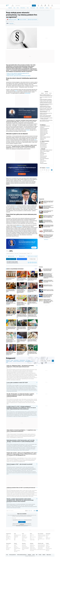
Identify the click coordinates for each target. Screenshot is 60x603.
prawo (16, 90)
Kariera (33, 554)
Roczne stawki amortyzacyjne (44, 158)
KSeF (7, 362)
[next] (37, 510)
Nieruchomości (48, 533)
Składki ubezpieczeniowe (41, 546)
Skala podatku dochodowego (41, 549)
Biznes (31, 533)
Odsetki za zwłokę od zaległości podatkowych (44, 152)
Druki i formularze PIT (43, 144)
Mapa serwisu (49, 554)
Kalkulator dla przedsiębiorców (44, 128)
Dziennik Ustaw (24, 544)
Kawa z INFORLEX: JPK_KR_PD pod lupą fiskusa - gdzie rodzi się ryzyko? (46, 120)
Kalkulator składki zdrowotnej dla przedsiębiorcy (45, 127)
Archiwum (47, 545)
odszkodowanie (27, 93)
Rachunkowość (42, 142)
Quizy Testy (41, 162)
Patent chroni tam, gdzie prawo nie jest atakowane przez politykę (18, 75)
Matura (15, 549)
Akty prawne (24, 543)
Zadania (7, 546)
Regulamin (29, 554)
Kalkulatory (43, 124)
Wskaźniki (43, 148)
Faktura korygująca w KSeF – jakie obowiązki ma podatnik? (45, 111)
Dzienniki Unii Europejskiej (25, 547)
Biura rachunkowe (40, 533)
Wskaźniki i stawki (40, 543)
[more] (31, 253)
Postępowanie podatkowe (44, 143)
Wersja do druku (12, 256)
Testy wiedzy (15, 551)
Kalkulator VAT (42, 135)
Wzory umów (47, 547)
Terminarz (43, 167)
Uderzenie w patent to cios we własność (14, 74)
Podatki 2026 (41, 199)
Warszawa (27, 169)
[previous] (26, 510)
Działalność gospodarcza (23, 10)
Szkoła (15, 545)
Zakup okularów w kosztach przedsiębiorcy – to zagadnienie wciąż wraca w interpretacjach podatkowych (46, 104)
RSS (36, 554)
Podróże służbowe (40, 547)
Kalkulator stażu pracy (33, 548)
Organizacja (7, 544)
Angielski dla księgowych (28, 361)
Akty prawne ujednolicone (25, 548)
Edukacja (15, 543)
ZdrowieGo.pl (47, 544)
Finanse (7, 545)
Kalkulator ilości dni (43, 138)
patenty (28, 253)
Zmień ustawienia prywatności (21, 554)
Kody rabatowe (48, 546)
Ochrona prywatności (12, 554)
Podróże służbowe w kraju (41, 544)
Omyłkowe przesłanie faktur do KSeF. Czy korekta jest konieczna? (46, 113)
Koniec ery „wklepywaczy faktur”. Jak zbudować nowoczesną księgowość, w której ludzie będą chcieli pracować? (46, 95)
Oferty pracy (47, 550)
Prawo (23, 533)
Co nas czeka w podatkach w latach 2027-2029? (46, 97)
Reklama (44, 554)
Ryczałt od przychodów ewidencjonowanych (43, 157)
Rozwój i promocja (8, 547)
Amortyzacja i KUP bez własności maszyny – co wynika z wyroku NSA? (46, 118)
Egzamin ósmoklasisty (17, 550)
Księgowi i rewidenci (9, 361)
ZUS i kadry (28, 360)
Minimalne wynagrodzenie (41, 545)
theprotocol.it (47, 549)
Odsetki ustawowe (40, 548)
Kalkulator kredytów (43, 134)
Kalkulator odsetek (32, 547)
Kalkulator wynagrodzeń (43, 129)
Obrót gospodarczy (16, 10)
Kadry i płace (7, 548)
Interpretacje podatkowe (43, 163)
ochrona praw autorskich (22, 253)
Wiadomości (8, 360)
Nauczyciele (15, 546)
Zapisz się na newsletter (33, 256)
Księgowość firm (8, 533)
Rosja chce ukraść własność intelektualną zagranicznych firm (18, 73)
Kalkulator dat (42, 139)
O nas (7, 554)
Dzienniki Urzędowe (24, 546)
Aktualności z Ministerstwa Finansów (18, 361)
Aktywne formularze (45, 141)
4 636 (35, 510)
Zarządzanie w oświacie (17, 548)
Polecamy (41, 266)
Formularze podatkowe (43, 147)
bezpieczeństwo (19, 226)
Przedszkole (15, 544)
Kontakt (40, 554)
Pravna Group (11, 23)
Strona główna (8, 10)
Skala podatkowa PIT (43, 153)
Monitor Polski (24, 545)
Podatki (12, 360)
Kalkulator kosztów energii (44, 133)
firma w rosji (16, 253)
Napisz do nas (23, 256)
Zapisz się (33, 247)
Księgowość (12, 10)
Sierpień (47, 167)
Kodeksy (23, 549)
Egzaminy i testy (16, 547)
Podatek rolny (42, 159)
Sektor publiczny (8, 543)
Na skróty (47, 543)
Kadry (15, 533)
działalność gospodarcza (10, 253)
